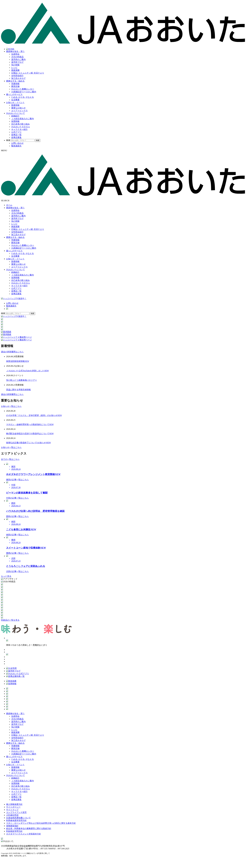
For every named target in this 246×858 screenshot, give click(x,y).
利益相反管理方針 (14, 831)
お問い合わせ (17, 143)
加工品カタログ (18, 78)
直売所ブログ (17, 62)
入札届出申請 (12, 815)
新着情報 (15, 105)
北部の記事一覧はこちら (17, 571)
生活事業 (15, 100)
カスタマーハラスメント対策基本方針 (23, 834)
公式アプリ (16, 132)
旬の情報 (15, 65)
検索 (8, 140)
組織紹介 (15, 116)
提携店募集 (16, 137)
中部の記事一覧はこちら (17, 498)
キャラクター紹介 (19, 129)
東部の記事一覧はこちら (17, 480)
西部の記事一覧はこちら (17, 516)
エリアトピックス (19, 110)
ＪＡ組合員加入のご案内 (22, 119)
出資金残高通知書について (18, 818)
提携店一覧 (16, 135)
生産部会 (15, 54)
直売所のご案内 (18, 59)
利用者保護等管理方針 (16, 820)
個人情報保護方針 (14, 804)
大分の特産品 (17, 57)
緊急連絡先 (16, 146)
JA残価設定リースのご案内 (23, 92)
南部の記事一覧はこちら (17, 535)
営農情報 (15, 84)
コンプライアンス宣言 (16, 812)
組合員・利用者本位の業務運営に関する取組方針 (28, 828)
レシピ (14, 67)
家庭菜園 (15, 70)
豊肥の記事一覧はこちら (17, 553)
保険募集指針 (12, 826)
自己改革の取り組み (20, 124)
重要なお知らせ (18, 108)
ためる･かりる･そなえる (22, 97)
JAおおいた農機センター (22, 89)
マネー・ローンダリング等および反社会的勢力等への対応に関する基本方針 (41, 823)
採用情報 (15, 121)
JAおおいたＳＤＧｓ (20, 127)
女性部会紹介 (17, 76)
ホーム (9, 205)
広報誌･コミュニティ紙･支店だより (27, 73)
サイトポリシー (13, 807)
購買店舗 (15, 86)
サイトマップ (12, 810)
